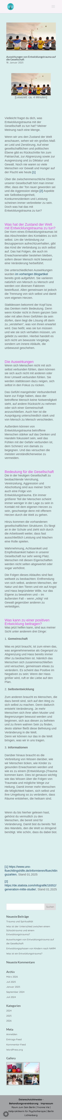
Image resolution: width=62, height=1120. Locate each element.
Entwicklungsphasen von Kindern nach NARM (31, 948)
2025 (9, 1015)
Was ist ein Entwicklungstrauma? (24, 953)
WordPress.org (14, 1049)
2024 (9, 1010)
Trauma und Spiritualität (19, 921)
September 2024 (15, 991)
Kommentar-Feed (16, 1044)
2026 (9, 1020)
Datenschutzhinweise (30, 1099)
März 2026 (12, 976)
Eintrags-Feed (14, 1039)
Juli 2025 (11, 981)
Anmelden (11, 1034)
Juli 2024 (11, 997)
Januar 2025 (13, 986)
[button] (6, 1114)
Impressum (47, 1103)
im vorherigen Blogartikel (31, 274)
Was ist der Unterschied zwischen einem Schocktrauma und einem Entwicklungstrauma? (28, 930)
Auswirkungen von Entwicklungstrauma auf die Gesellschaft (31, 58)
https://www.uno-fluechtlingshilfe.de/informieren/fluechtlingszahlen (31, 870)
